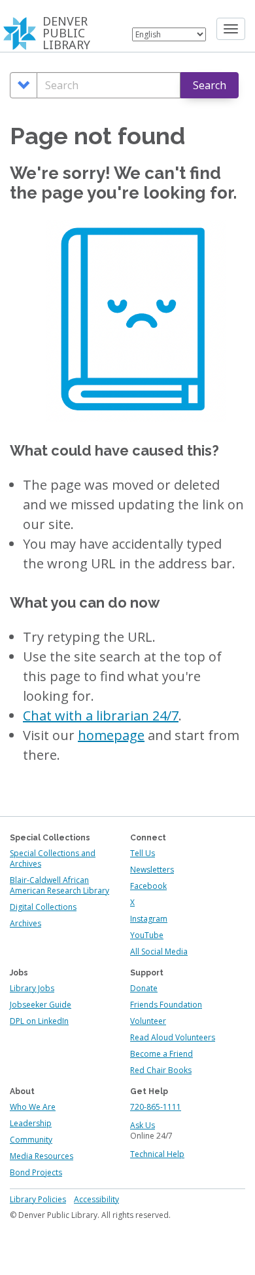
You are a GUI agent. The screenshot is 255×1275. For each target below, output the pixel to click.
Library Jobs (32, 988)
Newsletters (152, 869)
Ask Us (142, 1125)
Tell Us (142, 853)
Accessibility (96, 1199)
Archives (25, 923)
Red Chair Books (161, 1070)
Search (209, 85)
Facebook (148, 886)
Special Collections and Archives (52, 858)
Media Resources (41, 1156)
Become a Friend (161, 1053)
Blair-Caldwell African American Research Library (59, 885)
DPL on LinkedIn (39, 1021)
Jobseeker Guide (40, 1004)
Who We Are (33, 1106)
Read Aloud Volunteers (172, 1037)
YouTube (146, 935)
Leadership (31, 1123)
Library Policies (38, 1199)
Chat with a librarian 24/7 (100, 715)
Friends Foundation (166, 1004)
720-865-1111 (155, 1106)
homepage (111, 735)
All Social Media (159, 951)
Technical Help (157, 1154)
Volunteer (148, 1021)
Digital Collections (43, 906)
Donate (144, 988)
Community (31, 1139)
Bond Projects (36, 1172)
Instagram (148, 918)
